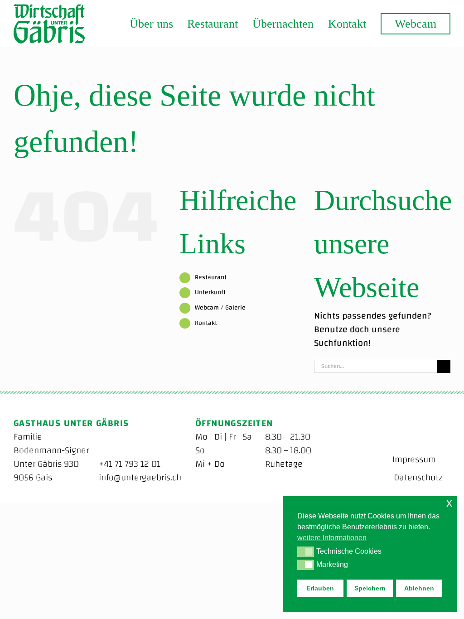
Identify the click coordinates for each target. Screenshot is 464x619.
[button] (305, 551)
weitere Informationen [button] (332, 538)
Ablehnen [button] (419, 588)
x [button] (449, 502)
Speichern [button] (370, 588)
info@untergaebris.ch (140, 477)
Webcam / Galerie (220, 308)
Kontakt (206, 323)
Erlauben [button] (320, 588)
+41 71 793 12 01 (129, 463)
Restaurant (211, 277)
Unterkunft (210, 292)
